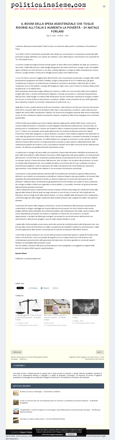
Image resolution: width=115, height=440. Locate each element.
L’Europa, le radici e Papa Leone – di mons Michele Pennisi (42, 419)
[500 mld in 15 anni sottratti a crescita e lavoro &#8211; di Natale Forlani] (57, 306)
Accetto (71, 434)
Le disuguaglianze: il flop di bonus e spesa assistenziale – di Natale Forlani (28, 317)
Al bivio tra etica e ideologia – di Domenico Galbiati (40, 391)
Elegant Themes (26, 432)
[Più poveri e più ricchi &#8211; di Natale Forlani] (85, 306)
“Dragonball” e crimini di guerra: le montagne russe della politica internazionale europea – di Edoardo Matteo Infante (60, 411)
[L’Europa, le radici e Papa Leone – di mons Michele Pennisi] (16, 420)
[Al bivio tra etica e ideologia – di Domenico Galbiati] (16, 393)
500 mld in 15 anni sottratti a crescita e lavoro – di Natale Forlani (55, 317)
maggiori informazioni (56, 434)
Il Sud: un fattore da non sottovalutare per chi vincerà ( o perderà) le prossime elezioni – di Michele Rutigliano (59, 402)
